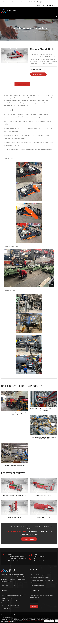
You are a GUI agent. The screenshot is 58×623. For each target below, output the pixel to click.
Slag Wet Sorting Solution (37, 585)
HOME (3, 16)
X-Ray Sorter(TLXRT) (7, 598)
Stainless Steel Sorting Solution (39, 575)
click (9, 621)
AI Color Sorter (6, 608)
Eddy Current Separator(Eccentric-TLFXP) (12, 595)
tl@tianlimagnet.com (44, 1)
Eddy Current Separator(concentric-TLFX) (14, 495)
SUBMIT (34, 606)
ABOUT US (39, 16)
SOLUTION (9, 16)
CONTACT (46, 16)
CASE (22, 16)
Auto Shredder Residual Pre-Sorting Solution (42, 580)
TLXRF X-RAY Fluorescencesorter (10, 605)
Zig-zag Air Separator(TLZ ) (14, 517)
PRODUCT (16, 16)
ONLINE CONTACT (29, 539)
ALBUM (32, 16)
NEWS (27, 16)
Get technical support (38, 74)
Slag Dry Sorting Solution (37, 582)
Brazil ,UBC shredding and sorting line (15, 465)
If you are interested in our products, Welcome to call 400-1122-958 (19, 1)
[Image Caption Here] (14, 55)
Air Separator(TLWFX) (43, 517)
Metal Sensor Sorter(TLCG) (43, 495)
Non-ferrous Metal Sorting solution (40, 577)
